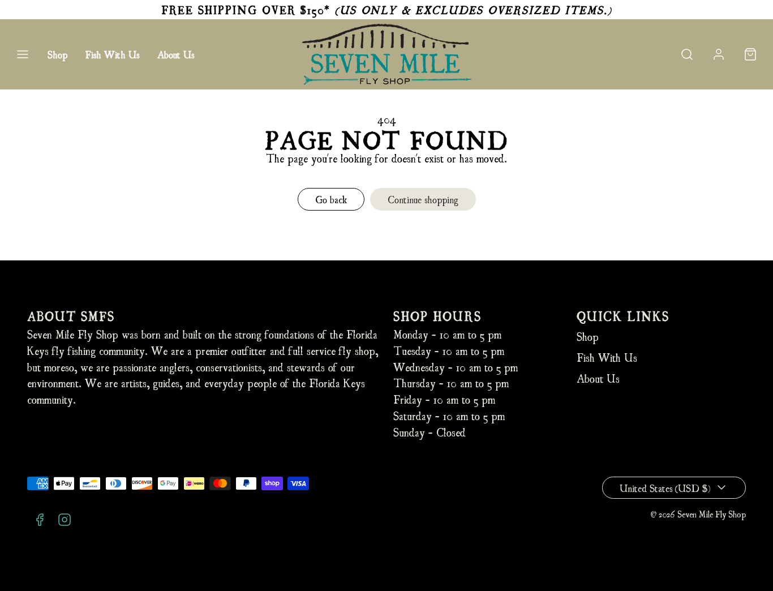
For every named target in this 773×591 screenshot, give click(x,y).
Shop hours (437, 315)
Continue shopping (423, 199)
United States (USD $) (665, 488)
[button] (22, 54)
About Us (175, 54)
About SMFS (71, 315)
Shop (57, 54)
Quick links (623, 315)
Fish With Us (112, 54)
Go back (331, 199)
